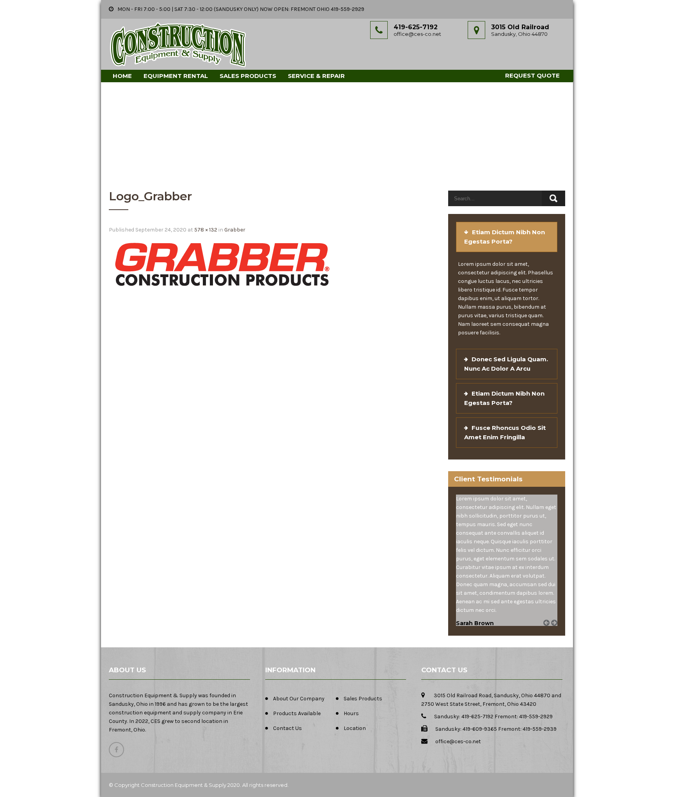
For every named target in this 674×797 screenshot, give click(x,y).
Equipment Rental (176, 76)
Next (557, 631)
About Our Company (299, 698)
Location (355, 728)
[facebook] (116, 749)
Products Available (297, 713)
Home (122, 76)
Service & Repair (316, 76)
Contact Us (287, 728)
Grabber (234, 229)
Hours (351, 713)
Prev (549, 631)
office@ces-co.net (417, 34)
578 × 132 (205, 229)
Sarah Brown (475, 623)
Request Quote (532, 75)
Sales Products (248, 76)
